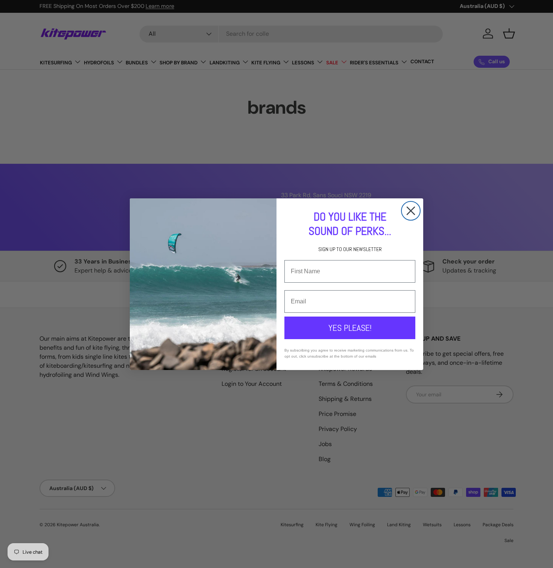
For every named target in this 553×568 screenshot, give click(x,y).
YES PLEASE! (350, 327)
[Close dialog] (410, 210)
